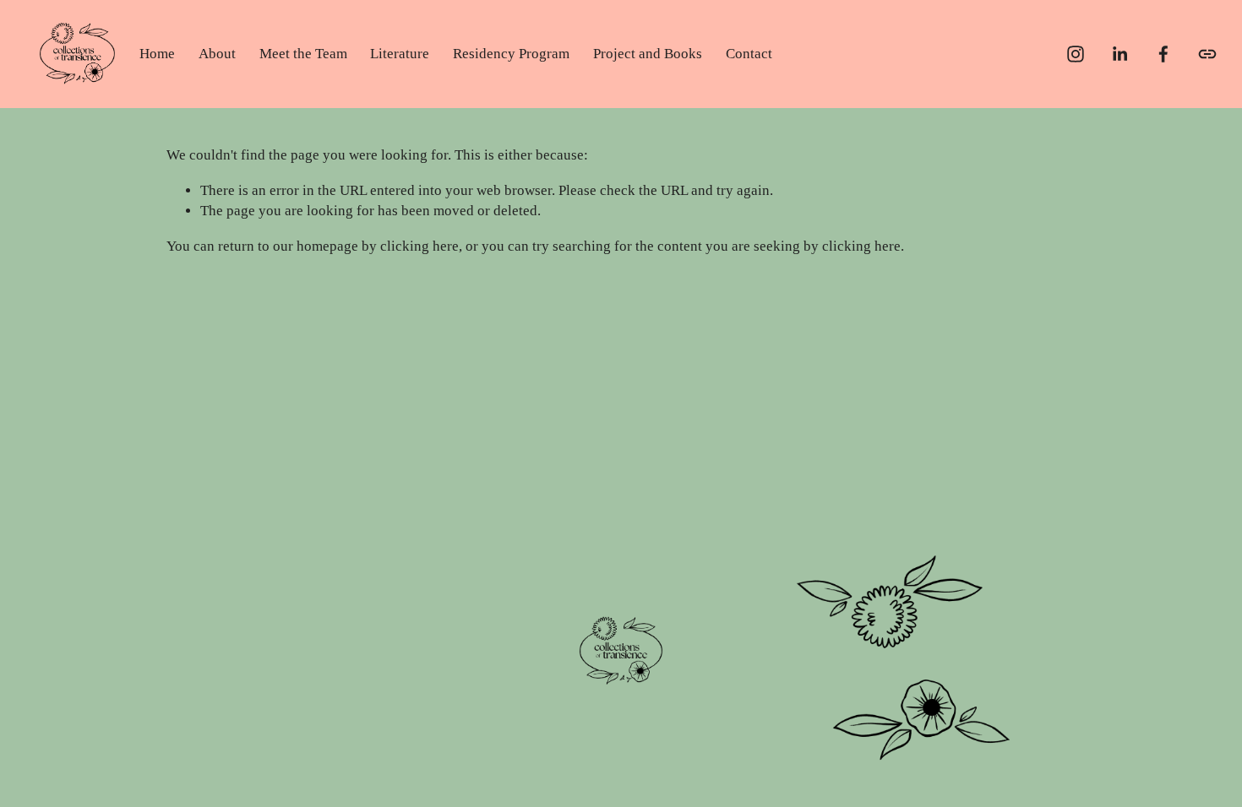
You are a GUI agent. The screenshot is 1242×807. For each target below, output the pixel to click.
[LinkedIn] (1119, 54)
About (217, 54)
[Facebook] (1163, 54)
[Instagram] (1075, 54)
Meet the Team (303, 54)
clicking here (419, 246)
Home (157, 54)
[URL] (1207, 54)
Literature (399, 54)
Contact (749, 54)
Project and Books (647, 54)
